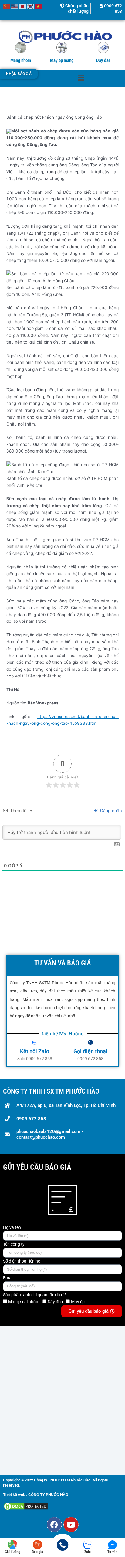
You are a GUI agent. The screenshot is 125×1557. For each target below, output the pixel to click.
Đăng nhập (110, 810)
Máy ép (78, 1301)
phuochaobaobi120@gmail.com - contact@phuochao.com (49, 1134)
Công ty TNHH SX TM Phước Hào (51, 1091)
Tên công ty (14, 1244)
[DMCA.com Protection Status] (26, 1506)
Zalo (87, 1552)
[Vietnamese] (38, 6)
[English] (15, 6)
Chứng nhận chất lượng (76, 8)
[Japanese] (23, 6)
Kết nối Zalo (34, 1051)
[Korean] (31, 6)
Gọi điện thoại (90, 1051)
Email (8, 1277)
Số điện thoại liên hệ (21, 1261)
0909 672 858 (31, 1118)
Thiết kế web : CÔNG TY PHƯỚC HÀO (35, 1494)
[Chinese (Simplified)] (7, 6)
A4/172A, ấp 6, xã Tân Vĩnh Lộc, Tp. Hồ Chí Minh (66, 1105)
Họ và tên (12, 1227)
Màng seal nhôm (23, 1301)
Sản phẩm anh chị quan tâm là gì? (34, 1294)
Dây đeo (55, 1301)
